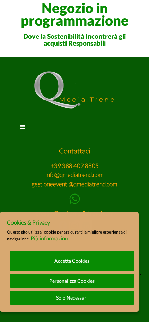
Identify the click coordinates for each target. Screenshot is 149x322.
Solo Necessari (72, 298)
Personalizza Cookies (72, 281)
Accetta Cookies (71, 261)
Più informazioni (50, 238)
